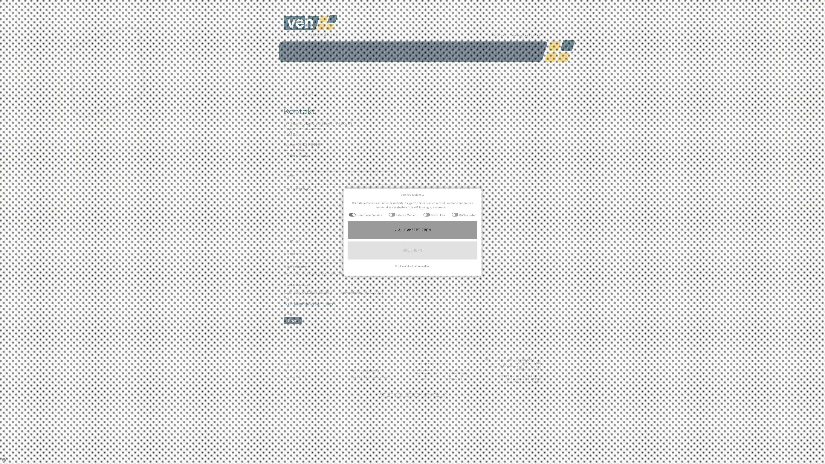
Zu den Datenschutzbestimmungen (310, 303)
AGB (353, 364)
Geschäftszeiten (526, 35)
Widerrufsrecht (364, 370)
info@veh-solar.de (297, 155)
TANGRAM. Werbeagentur (430, 396)
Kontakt (499, 35)
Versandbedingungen (369, 377)
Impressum (293, 370)
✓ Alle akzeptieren (412, 230)
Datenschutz (295, 377)
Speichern (412, 250)
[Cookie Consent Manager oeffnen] (4, 460)
